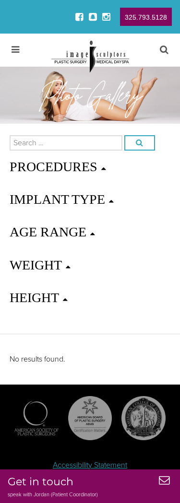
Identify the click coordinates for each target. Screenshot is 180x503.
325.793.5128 (146, 17)
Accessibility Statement (90, 465)
